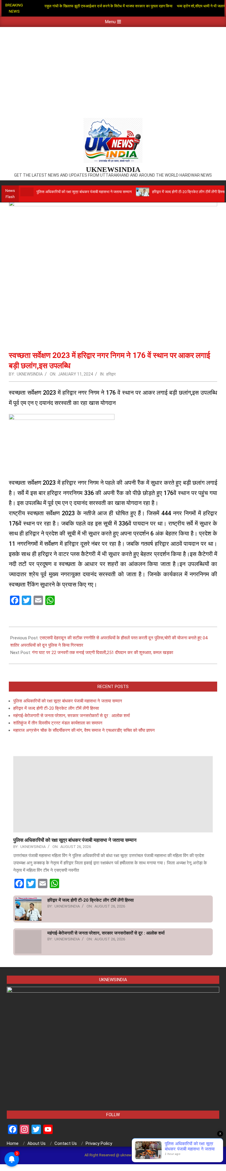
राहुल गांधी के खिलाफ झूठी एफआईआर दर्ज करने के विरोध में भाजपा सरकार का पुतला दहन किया (108, 6)
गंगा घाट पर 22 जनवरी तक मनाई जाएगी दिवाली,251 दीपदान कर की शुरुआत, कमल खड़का (102, 652)
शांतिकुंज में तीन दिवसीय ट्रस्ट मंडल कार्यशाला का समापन (57, 723)
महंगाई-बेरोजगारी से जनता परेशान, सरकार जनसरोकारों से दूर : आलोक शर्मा (71, 715)
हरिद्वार (111, 374)
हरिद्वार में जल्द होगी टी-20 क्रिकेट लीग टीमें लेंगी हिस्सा (189, 192)
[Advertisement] (113, 71)
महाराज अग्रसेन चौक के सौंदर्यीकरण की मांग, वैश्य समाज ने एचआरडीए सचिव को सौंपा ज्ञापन (84, 730)
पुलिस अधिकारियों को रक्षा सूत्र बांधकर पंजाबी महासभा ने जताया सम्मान (84, 192)
